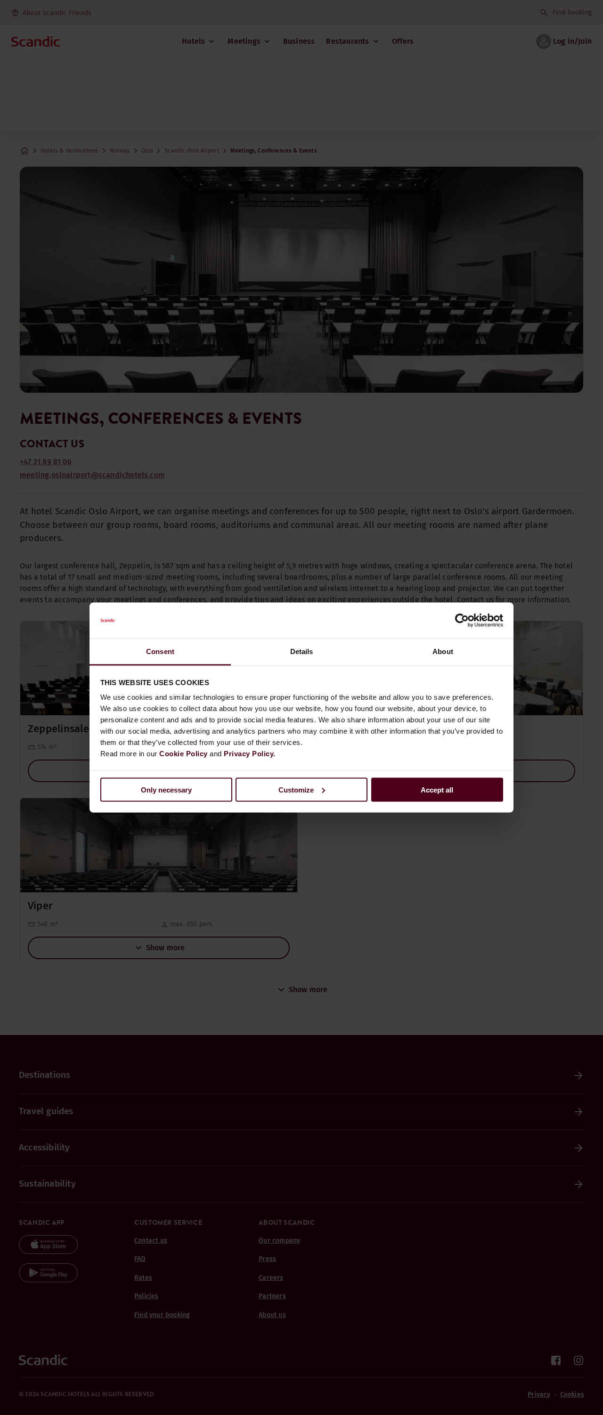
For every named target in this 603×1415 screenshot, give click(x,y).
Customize (296, 789)
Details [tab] (301, 651)
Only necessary (166, 789)
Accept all (437, 789)
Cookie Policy (183, 754)
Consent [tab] (160, 651)
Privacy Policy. (250, 754)
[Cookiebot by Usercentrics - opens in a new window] (462, 621)
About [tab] (442, 651)
